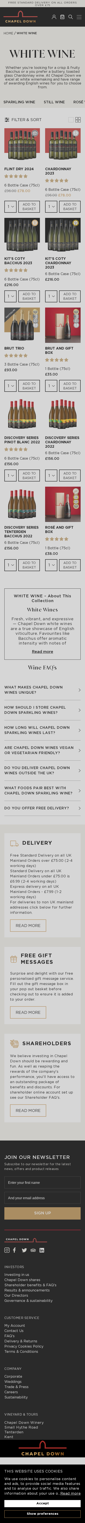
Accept (42, 1503)
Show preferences (42, 1513)
